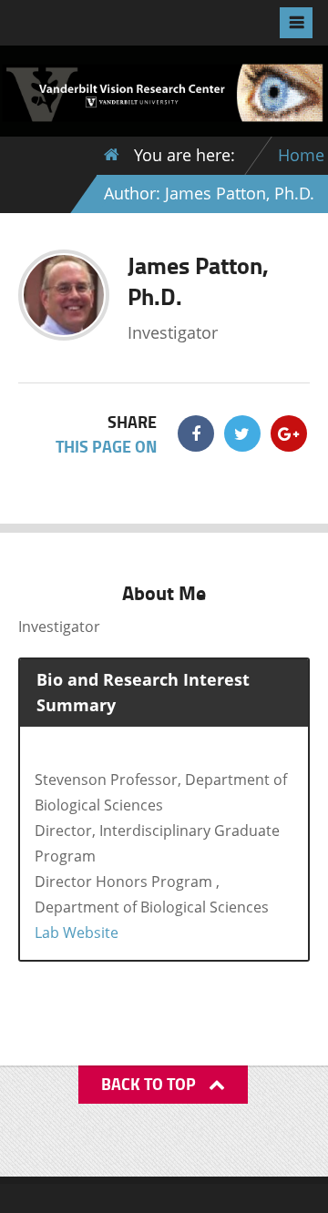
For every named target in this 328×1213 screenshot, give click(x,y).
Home (301, 155)
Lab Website (76, 932)
